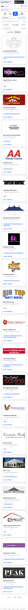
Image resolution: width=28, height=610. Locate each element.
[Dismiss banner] (25, 2)
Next (19, 597)
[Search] (24, 21)
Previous (9, 597)
